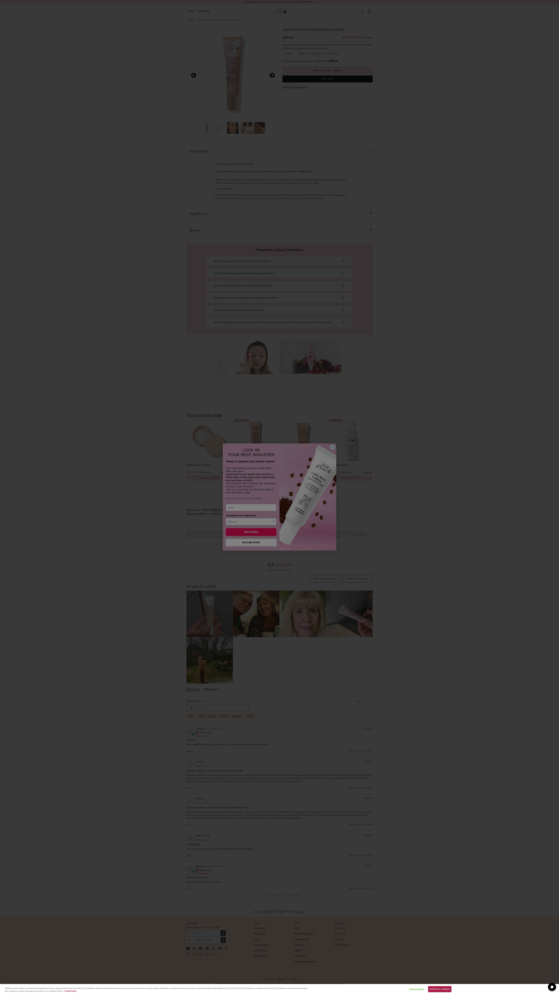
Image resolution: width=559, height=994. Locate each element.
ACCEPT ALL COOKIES (440, 989)
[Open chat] (552, 987)
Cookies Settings (416, 989)
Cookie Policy (70, 991)
